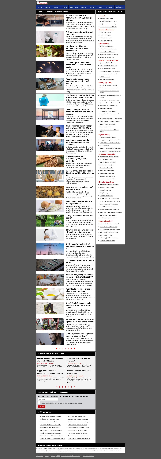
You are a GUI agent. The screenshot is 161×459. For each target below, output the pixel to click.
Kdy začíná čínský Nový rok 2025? (108, 21)
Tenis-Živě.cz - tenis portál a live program (50, 433)
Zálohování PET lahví (105, 127)
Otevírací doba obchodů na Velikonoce (109, 156)
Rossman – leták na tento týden (108, 179)
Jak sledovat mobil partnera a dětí (108, 85)
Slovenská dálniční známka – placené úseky (111, 118)
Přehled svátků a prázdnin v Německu (109, 184)
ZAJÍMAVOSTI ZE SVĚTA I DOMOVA (56, 12)
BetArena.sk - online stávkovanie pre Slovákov (51, 436)
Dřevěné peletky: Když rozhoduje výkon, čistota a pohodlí (76, 158)
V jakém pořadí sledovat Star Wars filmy (110, 71)
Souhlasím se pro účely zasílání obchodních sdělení (61, 403)
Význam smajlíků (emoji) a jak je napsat (110, 103)
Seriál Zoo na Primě (105, 77)
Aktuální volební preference (106, 46)
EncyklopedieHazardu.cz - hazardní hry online (79, 422)
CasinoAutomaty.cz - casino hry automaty (78, 427)
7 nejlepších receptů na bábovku (108, 137)
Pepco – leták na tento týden (107, 170)
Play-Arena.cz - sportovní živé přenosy (77, 433)
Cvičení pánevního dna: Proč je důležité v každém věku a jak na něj (80, 173)
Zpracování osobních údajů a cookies (70, 456)
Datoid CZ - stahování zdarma (107, 240)
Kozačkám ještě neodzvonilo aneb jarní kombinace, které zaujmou (78, 305)
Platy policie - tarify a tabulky (107, 57)
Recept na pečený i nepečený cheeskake (110, 142)
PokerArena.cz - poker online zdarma (77, 430)
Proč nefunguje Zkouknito (106, 235)
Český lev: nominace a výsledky (108, 24)
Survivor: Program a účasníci (107, 79)
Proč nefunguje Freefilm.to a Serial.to (109, 232)
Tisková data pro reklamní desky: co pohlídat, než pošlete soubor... (79, 111)
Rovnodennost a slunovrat (106, 195)
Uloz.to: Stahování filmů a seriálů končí (109, 224)
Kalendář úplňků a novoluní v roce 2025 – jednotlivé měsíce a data (80, 65)
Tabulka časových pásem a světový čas (109, 88)
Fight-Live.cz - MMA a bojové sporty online (50, 424)
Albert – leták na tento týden (107, 165)
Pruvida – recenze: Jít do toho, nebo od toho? (79, 372)
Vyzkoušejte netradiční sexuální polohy (109, 209)
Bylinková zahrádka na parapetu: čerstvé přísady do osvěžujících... (78, 48)
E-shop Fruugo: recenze (106, 38)
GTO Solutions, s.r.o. (88, 456)
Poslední (75, 348)
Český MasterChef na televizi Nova (108, 65)
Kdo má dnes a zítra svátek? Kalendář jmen (111, 212)
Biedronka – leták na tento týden (108, 176)
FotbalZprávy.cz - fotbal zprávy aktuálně (50, 427)
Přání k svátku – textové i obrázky (108, 215)
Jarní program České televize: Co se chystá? (80, 359)
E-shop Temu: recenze (105, 32)
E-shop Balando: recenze (106, 40)
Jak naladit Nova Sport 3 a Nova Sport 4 (110, 201)
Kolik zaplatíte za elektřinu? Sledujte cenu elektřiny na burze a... (80, 246)
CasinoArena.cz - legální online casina (78, 419)
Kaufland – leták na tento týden (107, 162)
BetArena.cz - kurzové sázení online (49, 422)
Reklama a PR (39, 456)
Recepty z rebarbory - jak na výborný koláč (110, 140)
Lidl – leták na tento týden (106, 159)
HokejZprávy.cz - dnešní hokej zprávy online (51, 430)
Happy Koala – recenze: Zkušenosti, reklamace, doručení (50, 372)
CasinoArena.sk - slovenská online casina (78, 436)
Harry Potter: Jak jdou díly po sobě (108, 74)
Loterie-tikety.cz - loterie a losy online (77, 424)
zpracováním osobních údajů (55, 403)
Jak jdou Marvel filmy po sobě (107, 68)
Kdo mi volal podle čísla (106, 108)
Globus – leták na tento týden (107, 173)
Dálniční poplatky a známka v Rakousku (110, 121)
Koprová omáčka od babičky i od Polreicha (110, 148)
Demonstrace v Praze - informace (108, 49)
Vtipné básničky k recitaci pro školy (108, 218)
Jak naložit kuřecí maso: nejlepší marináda (110, 151)
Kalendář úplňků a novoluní (107, 187)
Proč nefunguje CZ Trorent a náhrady (109, 238)
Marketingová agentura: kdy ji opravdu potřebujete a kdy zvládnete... (79, 142)
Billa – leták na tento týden (106, 168)
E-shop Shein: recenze (105, 35)
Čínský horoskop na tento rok (107, 193)
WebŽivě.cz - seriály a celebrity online (49, 419)
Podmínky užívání (55, 456)
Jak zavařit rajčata (104, 145)
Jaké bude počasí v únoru (106, 18)
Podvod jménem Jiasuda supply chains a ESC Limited (50, 359)
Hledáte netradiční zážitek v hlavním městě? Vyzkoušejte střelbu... (79, 18)
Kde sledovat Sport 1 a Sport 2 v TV (108, 105)
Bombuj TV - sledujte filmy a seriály (108, 226)
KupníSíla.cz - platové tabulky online (77, 416)
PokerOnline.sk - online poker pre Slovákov (79, 438)
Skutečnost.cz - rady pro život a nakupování (51, 416)
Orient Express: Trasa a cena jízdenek (109, 198)
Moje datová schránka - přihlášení (108, 111)
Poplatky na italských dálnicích (107, 124)
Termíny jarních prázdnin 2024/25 (108, 27)
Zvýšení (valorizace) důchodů (107, 52)
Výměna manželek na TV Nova (107, 63)
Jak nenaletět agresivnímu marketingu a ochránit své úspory (77, 81)
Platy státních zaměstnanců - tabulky (109, 54)
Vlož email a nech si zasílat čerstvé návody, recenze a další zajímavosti (63, 396)
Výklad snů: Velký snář (105, 190)
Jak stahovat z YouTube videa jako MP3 (110, 229)
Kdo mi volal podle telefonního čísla (109, 204)
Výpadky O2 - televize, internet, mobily (109, 100)
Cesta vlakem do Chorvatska (107, 207)
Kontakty (47, 456)
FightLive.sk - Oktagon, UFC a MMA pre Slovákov (52, 438)
